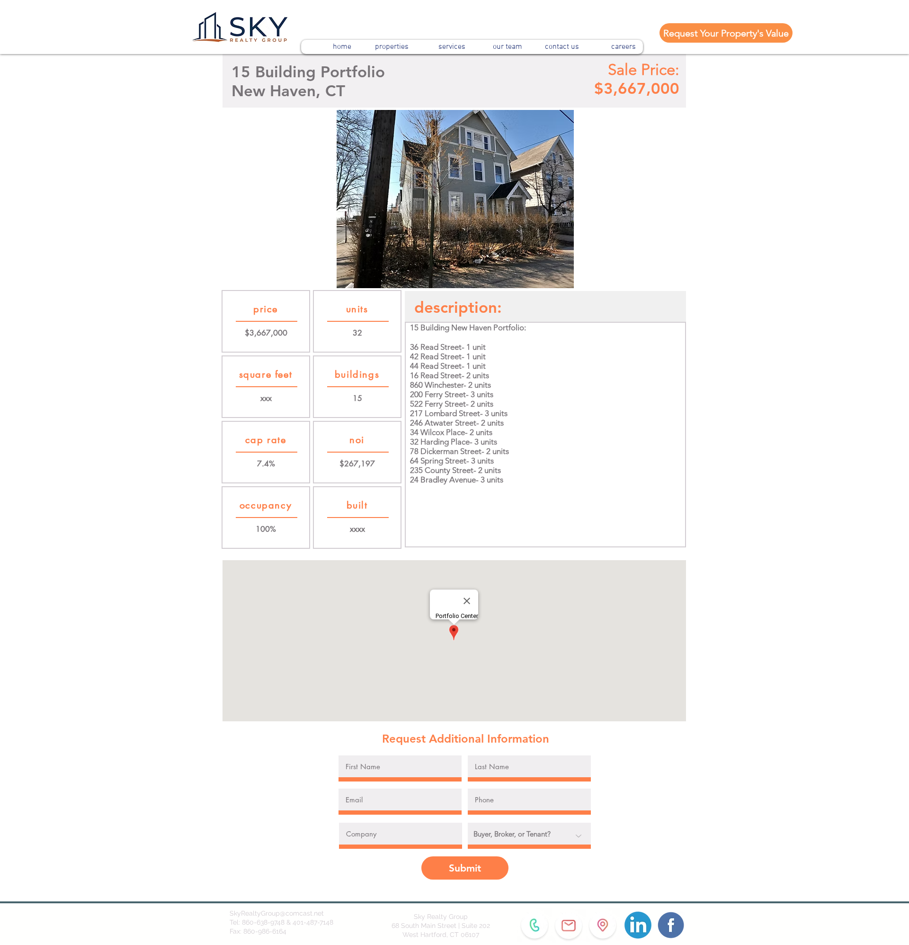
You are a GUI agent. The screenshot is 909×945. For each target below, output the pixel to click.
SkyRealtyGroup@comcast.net (277, 913)
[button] (455, 199)
